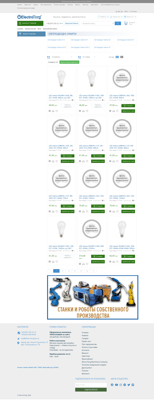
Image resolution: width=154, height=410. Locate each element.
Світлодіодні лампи (50, 29)
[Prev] (130, 314)
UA (116, 11)
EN (121, 11)
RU (119, 11)
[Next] (135, 314)
